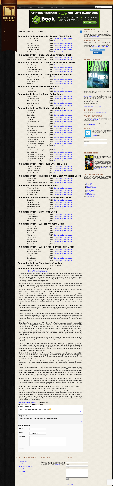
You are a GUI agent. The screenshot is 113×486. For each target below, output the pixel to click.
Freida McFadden (91, 184)
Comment (22, 437)
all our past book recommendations (99, 46)
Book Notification (94, 119)
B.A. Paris (89, 183)
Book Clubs (7, 40)
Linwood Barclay (88, 96)
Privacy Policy (69, 484)
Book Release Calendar (57, 7)
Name (21, 428)
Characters (7, 28)
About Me (94, 135)
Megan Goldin (90, 190)
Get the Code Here (94, 36)
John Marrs (89, 186)
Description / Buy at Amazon (63, 38)
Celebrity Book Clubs (101, 112)
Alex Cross (22, 464)
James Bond (22, 468)
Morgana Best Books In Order (32, 32)
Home (19, 7)
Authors (6, 31)
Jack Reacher (23, 461)
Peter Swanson (90, 192)
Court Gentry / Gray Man (26, 466)
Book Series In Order (24, 402)
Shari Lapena (90, 196)
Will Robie (22, 471)
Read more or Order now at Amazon (93, 106)
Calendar (6, 34)
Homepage (7, 25)
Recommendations (9, 37)
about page (57, 464)
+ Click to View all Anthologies (37, 271)
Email (21, 432)
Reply (81, 411)
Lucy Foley (89, 189)
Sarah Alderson (90, 194)
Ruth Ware (89, 193)
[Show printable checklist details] (81, 31)
